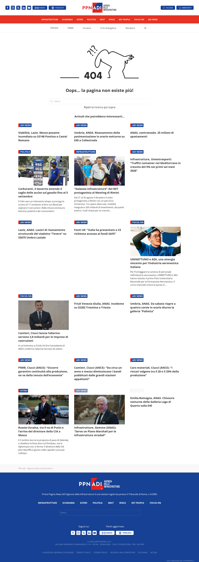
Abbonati (186, 7)
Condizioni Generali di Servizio (58, 552)
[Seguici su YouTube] (29, 8)
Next (102, 19)
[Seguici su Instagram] (13, 8)
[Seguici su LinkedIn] (24, 8)
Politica (91, 19)
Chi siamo (143, 552)
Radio (42, 7)
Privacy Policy (84, 552)
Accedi (169, 7)
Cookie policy (101, 552)
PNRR (70, 28)
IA (145, 28)
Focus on (139, 19)
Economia (67, 19)
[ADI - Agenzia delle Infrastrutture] (99, 483)
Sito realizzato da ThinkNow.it (180, 560)
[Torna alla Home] (99, 8)
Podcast (59, 7)
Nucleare (130, 28)
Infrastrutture (49, 19)
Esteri (80, 19)
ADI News (153, 19)
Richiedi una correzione (122, 552)
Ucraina (87, 28)
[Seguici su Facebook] (7, 8)
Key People (124, 19)
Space (112, 19)
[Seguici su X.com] (18, 8)
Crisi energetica (108, 28)
